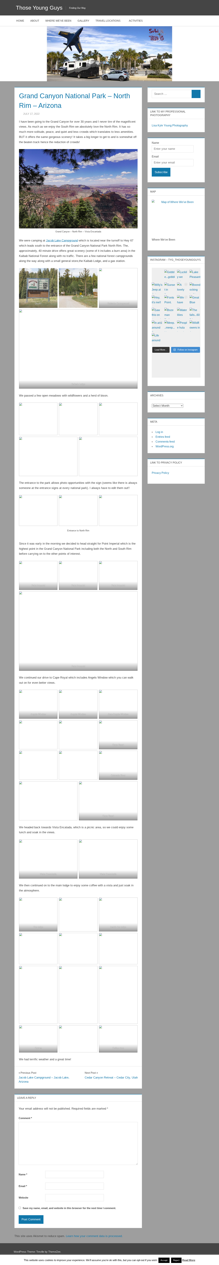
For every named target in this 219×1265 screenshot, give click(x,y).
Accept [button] (164, 1260)
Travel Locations (107, 20)
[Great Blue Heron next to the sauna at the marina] (195, 300)
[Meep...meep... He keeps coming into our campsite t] (169, 325)
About (34, 20)
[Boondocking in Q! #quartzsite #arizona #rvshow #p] (195, 288)
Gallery (83, 20)
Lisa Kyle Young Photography (170, 125)
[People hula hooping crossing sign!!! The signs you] (182, 325)
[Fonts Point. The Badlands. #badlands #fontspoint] (169, 300)
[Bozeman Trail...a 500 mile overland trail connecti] (169, 313)
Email (23, 1186)
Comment (25, 1118)
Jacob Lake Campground (62, 240)
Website (23, 1197)
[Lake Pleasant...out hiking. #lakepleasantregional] (195, 275)
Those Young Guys (39, 8)
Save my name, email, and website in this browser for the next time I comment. (69, 1208)
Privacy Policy (160, 472)
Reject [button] (176, 1260)
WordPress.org (165, 446)
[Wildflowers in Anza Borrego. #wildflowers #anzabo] (195, 325)
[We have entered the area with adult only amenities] (182, 300)
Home (20, 20)
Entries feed (163, 436)
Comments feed (165, 441)
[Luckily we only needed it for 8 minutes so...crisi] (182, 275)
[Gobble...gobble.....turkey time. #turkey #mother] (169, 275)
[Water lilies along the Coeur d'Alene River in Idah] (182, 313)
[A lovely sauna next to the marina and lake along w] (182, 288)
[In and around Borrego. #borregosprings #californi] (157, 325)
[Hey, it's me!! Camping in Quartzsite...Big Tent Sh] (157, 300)
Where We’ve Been (58, 20)
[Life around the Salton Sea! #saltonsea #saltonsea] (157, 338)
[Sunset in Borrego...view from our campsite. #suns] (169, 288)
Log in (159, 432)
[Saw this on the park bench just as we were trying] (157, 313)
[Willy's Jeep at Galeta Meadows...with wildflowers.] (157, 288)
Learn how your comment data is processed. (94, 1236)
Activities (136, 20)
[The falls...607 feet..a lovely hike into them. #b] (195, 313)
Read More (188, 1260)
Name (23, 1174)
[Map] (176, 216)
